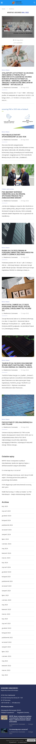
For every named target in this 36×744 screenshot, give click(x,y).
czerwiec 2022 (6, 656)
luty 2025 (5, 506)
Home (3, 9)
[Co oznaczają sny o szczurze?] (4, 731)
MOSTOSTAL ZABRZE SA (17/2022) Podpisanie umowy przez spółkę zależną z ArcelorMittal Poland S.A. (16, 307)
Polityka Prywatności (7, 712)
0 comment (18, 43)
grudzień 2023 (6, 572)
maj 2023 (5, 605)
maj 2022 (5, 661)
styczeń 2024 (6, 567)
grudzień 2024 (6, 516)
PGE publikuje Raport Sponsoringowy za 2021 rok (14, 136)
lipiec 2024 (5, 539)
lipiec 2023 (5, 595)
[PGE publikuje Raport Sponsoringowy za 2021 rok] (18, 118)
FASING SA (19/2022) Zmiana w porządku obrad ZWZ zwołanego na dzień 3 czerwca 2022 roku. (17, 252)
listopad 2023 (6, 576)
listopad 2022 (6, 633)
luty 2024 (5, 562)
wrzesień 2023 (6, 586)
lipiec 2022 (5, 651)
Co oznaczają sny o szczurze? (11, 470)
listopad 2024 (6, 520)
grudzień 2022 (6, 628)
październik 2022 (7, 637)
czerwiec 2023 (6, 600)
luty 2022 (5, 675)
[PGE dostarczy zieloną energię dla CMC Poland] (18, 405)
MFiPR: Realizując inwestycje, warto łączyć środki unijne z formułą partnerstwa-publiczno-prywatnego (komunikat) (17, 477)
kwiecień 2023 (6, 609)
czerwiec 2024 (6, 544)
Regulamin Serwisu (23, 712)
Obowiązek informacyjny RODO (11, 710)
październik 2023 (7, 581)
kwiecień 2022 (6, 665)
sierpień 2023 (6, 591)
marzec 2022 (6, 670)
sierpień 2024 (6, 534)
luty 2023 (5, 619)
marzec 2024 (6, 558)
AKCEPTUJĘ (31, 740)
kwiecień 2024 (6, 553)
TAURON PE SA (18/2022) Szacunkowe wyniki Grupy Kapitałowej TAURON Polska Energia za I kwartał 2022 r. (17, 365)
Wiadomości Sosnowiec (11, 87)
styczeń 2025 (6, 511)
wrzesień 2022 (6, 642)
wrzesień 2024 (6, 530)
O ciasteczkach (22, 742)
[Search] (34, 3)
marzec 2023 (6, 614)
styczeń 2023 (6, 623)
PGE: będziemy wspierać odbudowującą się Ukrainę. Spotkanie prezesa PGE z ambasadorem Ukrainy (13, 195)
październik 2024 (7, 525)
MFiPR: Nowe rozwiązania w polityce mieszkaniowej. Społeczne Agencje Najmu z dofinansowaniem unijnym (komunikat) (15, 463)
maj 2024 (5, 548)
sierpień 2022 (6, 647)
